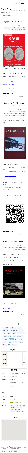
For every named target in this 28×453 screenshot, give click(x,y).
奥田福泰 (23, 27)
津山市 (18, 115)
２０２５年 (11, 111)
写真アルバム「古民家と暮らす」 (14, 241)
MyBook (8, 84)
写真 (17, 247)
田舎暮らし (23, 115)
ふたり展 (13, 27)
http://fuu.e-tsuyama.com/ (15, 402)
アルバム (5, 247)
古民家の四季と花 (7, 336)
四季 (24, 247)
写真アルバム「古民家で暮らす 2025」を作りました (14, 104)
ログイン (17, 3)
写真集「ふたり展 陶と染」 (14, 22)
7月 (8, 355)
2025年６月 (17, 111)
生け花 (4, 342)
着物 (13, 29)
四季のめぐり (7, 115)
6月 (24, 358)
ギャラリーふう (7, 27)
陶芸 (24, 29)
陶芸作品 (23, 249)
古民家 (16, 113)
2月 (11, 358)
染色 (9, 29)
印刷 (12, 93)
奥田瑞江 (18, 27)
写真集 (12, 113)
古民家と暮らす (22, 113)
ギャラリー (23, 111)
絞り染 (16, 29)
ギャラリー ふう (7, 9)
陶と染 (20, 29)
